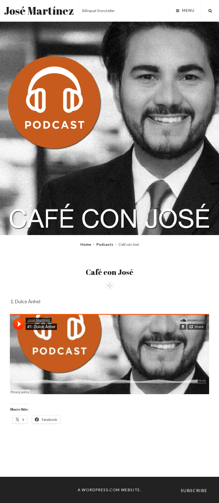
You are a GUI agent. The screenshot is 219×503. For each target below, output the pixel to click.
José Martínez (39, 10)
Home (85, 244)
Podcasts (104, 244)
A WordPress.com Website (109, 489)
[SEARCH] (210, 11)
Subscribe (194, 490)
